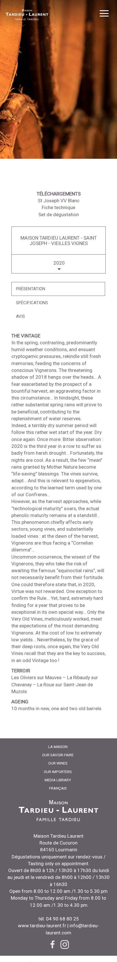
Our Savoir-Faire (58, 755)
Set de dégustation (58, 214)
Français (58, 788)
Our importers (58, 771)
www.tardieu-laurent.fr (42, 925)
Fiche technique (58, 207)
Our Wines (58, 763)
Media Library (58, 780)
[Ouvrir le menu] (104, 14)
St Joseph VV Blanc (59, 200)
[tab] (58, 289)
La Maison (58, 746)
